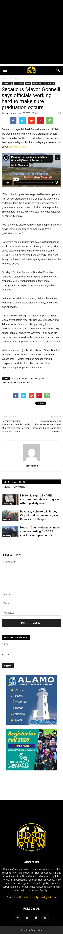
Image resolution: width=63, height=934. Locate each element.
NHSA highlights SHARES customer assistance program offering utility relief (39, 499)
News (28, 83)
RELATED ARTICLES (14, 482)
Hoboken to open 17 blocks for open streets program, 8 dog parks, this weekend (47, 426)
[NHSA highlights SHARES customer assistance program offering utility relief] (10, 499)
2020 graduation (19, 378)
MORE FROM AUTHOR (15, 486)
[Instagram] (27, 918)
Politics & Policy (39, 83)
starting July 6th (17, 146)
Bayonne (6, 519)
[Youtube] (45, 918)
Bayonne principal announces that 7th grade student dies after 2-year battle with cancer (16, 426)
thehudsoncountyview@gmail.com (38, 897)
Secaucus (50, 83)
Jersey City (7, 535)
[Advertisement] (31, 33)
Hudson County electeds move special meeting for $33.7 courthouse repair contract (40, 531)
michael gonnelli (38, 378)
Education (19, 83)
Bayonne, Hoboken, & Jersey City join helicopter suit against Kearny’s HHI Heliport (39, 515)
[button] (58, 70)
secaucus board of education (16, 382)
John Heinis (10, 113)
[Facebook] (18, 918)
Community (7, 83)
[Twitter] (36, 918)
